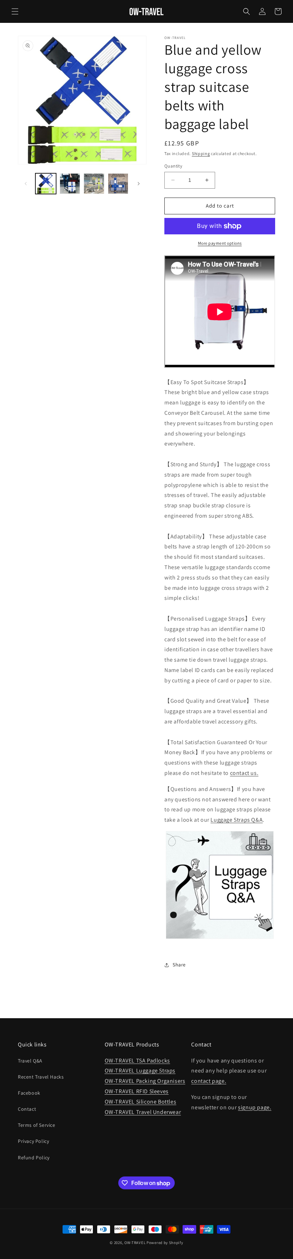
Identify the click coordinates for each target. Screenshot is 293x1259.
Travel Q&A (30, 1061)
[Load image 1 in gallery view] (45, 183)
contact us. (244, 773)
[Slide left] (26, 183)
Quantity (173, 166)
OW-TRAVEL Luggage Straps (140, 1070)
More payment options (220, 243)
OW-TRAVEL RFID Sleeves (137, 1091)
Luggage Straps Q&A (236, 819)
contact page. (208, 1081)
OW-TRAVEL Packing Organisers (145, 1081)
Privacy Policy (33, 1141)
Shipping (201, 153)
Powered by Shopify (164, 1242)
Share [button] (179, 964)
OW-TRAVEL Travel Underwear (143, 1112)
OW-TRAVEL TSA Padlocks (137, 1060)
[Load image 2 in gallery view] (70, 183)
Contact (27, 1109)
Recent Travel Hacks (41, 1077)
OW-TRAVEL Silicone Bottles (141, 1101)
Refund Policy (34, 1157)
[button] (15, 11)
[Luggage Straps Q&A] (220, 942)
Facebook (29, 1093)
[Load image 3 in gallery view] (94, 183)
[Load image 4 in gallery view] (118, 183)
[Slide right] (138, 183)
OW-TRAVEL (134, 1242)
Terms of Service (36, 1125)
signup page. (254, 1107)
